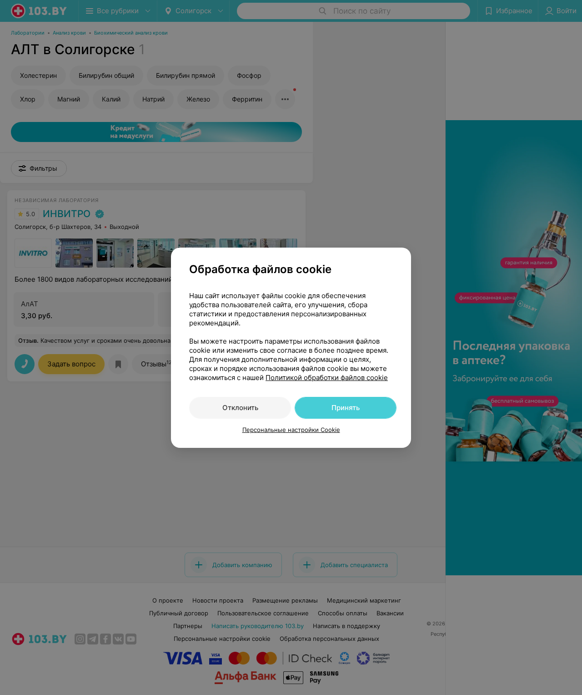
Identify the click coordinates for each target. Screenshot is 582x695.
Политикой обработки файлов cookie (327, 377)
